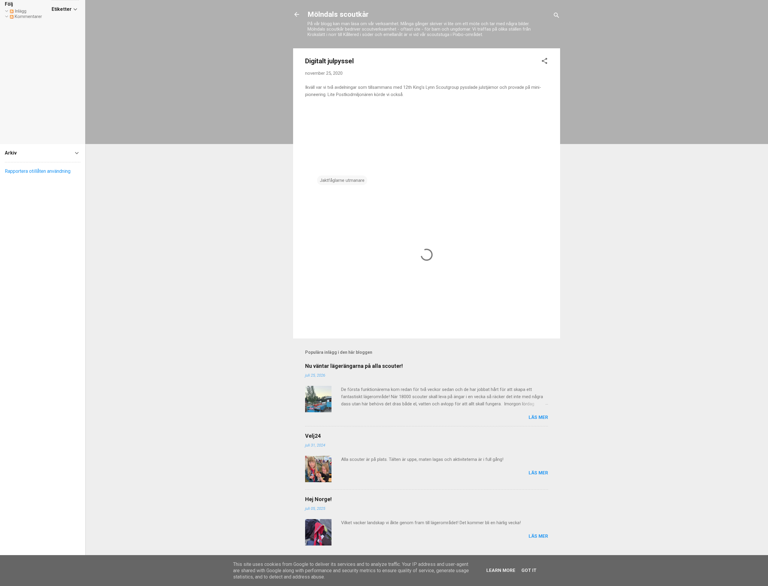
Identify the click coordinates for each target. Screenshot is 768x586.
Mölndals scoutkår (338, 14)
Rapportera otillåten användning (37, 171)
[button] (544, 62)
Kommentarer (28, 16)
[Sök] (556, 16)
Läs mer (538, 417)
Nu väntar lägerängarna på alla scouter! (354, 366)
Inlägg (20, 11)
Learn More (500, 570)
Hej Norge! (318, 499)
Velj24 (313, 436)
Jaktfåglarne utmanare (342, 180)
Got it (528, 570)
